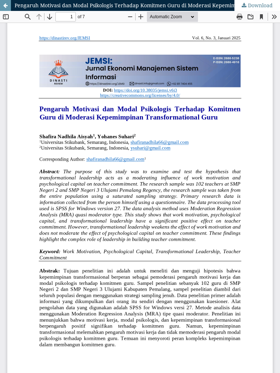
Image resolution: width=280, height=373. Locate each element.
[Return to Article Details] (5, 5)
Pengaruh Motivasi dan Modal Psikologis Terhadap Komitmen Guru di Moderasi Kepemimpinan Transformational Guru (147, 5)
